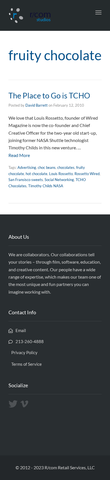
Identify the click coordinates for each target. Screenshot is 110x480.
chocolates (65, 167)
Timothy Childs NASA (45, 186)
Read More (19, 155)
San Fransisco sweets (25, 179)
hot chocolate (36, 173)
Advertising (26, 167)
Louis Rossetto (61, 173)
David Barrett (36, 105)
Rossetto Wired (87, 173)
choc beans (47, 167)
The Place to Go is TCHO (49, 95)
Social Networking (59, 179)
